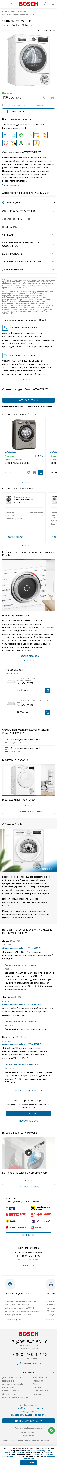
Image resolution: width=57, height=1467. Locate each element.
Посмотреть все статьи (28, 811)
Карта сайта (28, 1436)
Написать (28, 1265)
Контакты (37, 1394)
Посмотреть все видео (29, 1187)
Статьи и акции (9, 1394)
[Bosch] (28, 4)
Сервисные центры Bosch (14, 1384)
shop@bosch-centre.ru (28, 1408)
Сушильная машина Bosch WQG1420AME (21, 1004)
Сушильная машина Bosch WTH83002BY (21, 948)
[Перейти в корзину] (53, 4)
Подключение (8, 1381)
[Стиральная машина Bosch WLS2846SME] (23, 434)
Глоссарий (38, 1381)
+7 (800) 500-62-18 (28, 1354)
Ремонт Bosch (9, 1387)
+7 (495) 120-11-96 (28, 1255)
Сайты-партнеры (41, 1391)
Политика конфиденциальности (28, 1428)
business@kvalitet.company (28, 1414)
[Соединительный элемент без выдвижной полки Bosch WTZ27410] (11, 681)
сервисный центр (19, 989)
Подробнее (28, 1235)
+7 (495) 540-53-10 (28, 1342)
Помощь (37, 1387)
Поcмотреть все (28, 1121)
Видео (36, 1384)
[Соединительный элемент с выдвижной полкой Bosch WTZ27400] (11, 703)
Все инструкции (16, 111)
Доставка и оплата (11, 1377)
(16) (41, 456)
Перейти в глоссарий (28, 656)
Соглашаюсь (28, 1462)
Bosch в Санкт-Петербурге (15, 1397)
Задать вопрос (28, 1114)
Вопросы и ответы (42, 1377)
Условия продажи (28, 1432)
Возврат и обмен (10, 1391)
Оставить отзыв (28, 400)
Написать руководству (28, 1421)
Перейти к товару (14, 537)
